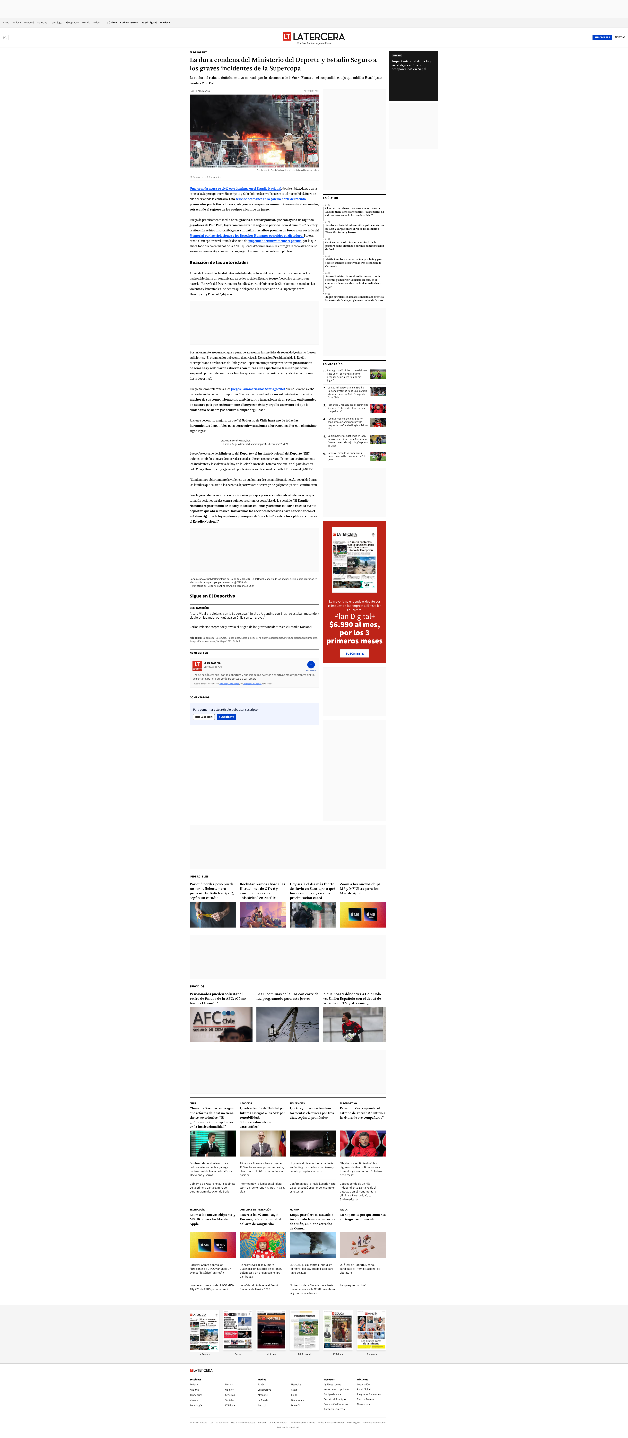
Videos (97, 22)
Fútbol (236, 641)
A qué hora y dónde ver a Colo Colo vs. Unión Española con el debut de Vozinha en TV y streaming (352, 998)
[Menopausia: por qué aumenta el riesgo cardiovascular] (363, 1245)
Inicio (6, 22)
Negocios (42, 22)
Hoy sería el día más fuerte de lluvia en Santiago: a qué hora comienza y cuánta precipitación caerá (312, 891)
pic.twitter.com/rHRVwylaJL (236, 440)
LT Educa (165, 22)
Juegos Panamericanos (202, 641)
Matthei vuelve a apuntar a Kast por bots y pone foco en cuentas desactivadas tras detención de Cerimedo (354, 263)
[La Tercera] (204, 1351)
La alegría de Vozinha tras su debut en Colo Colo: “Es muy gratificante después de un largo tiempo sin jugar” (347, 375)
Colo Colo (221, 638)
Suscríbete (227, 717)
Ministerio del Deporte (271, 638)
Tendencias (297, 1103)
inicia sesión (204, 717)
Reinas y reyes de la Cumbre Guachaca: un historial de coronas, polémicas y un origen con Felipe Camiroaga (261, 1270)
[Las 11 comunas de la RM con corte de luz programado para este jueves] (287, 1024)
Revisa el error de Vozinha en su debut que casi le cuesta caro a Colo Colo (347, 456)
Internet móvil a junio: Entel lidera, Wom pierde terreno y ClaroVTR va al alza (262, 1187)
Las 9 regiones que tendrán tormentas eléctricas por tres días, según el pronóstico (312, 1113)
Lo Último (111, 22)
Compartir (198, 176)
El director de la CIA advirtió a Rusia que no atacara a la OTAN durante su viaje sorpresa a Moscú (312, 1289)
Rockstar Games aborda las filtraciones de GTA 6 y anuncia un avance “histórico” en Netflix (262, 891)
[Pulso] (238, 1349)
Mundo (86, 22)
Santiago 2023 (224, 641)
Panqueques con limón (354, 1285)
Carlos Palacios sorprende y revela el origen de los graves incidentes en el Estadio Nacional (251, 627)
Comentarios (215, 176)
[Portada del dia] (354, 591)
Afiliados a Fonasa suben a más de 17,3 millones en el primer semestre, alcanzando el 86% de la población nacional (262, 1169)
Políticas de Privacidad (252, 683)
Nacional (29, 22)
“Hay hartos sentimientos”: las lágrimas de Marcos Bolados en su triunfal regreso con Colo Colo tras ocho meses (361, 1169)
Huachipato (233, 638)
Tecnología (56, 22)
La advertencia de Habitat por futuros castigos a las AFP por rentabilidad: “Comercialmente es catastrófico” (262, 1118)
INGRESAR (619, 37)
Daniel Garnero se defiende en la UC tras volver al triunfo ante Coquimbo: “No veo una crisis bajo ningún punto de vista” (348, 440)
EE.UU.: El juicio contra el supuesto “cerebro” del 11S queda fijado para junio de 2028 (311, 1268)
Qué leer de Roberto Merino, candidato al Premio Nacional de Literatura (360, 1268)
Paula (343, 1209)
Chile (193, 1103)
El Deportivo (72, 22)
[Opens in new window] (271, 1349)
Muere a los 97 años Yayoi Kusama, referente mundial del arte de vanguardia (260, 1219)
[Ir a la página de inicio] (314, 37)
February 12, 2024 (278, 444)
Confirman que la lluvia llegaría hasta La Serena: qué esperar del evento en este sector (313, 1187)
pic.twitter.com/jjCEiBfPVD (232, 582)
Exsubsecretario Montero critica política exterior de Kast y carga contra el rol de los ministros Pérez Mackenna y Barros (354, 229)
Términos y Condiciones (229, 683)
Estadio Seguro (249, 638)
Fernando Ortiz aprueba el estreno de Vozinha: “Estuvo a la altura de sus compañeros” (348, 408)
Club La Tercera (129, 22)
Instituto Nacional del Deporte (300, 638)
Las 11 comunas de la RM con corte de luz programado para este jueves (287, 996)
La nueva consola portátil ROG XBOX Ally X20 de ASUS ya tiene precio (212, 1287)
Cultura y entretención (255, 1209)
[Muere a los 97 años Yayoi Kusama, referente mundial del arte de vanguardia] (263, 1245)
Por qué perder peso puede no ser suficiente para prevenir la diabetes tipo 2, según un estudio (212, 891)
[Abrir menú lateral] (6, 37)
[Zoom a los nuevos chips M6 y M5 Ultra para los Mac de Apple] (363, 915)
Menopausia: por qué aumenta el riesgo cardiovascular (363, 1217)
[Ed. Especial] (304, 1349)
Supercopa (209, 638)
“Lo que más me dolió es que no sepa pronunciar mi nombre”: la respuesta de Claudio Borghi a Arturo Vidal (348, 423)
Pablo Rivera (202, 91)
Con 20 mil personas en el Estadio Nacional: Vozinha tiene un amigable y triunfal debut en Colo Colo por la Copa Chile (347, 392)
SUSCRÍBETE (355, 653)
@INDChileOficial (254, 579)
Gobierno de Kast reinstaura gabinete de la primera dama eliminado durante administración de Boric (354, 246)
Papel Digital (149, 22)
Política (17, 22)
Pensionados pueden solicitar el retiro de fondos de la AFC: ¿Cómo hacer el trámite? (218, 998)
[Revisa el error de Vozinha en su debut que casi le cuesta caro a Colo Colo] (378, 456)
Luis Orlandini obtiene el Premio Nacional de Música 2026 (259, 1287)
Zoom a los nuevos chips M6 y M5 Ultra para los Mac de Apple (360, 888)
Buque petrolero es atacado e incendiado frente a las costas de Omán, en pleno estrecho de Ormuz (354, 299)
